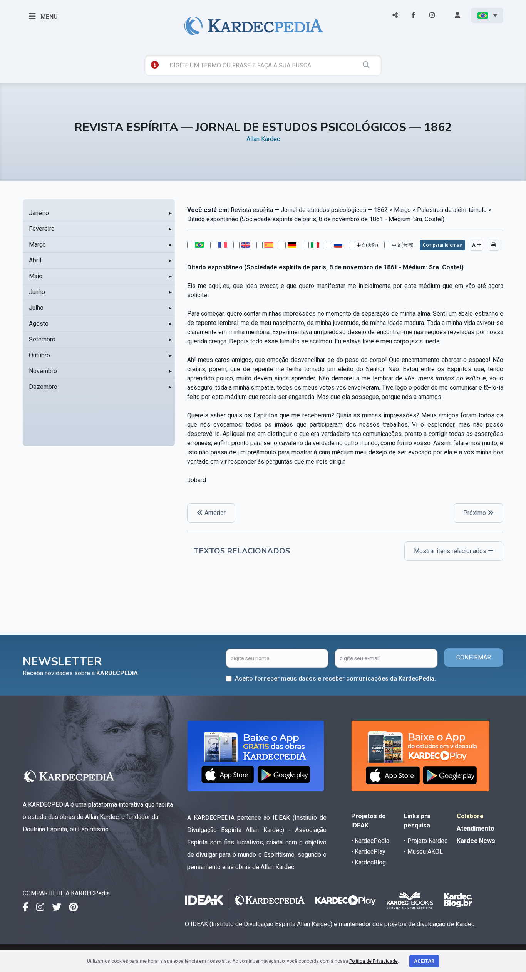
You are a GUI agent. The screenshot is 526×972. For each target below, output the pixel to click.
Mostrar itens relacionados (451, 551)
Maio (35, 276)
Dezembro (43, 386)
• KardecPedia (370, 840)
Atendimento (475, 828)
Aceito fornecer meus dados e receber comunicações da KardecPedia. (335, 678)
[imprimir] (493, 245)
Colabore (470, 816)
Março (37, 244)
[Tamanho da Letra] (476, 245)
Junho (37, 292)
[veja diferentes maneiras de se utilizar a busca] (155, 64)
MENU (48, 16)
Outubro (39, 355)
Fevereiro (42, 228)
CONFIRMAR (473, 657)
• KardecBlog (368, 862)
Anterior (214, 512)
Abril (35, 260)
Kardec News (476, 840)
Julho (36, 307)
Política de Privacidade (373, 961)
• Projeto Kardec (425, 840)
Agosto (39, 323)
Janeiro (39, 213)
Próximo (475, 512)
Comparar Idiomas (442, 245)
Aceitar (424, 961)
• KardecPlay (368, 851)
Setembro (42, 339)
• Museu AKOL (423, 851)
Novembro (43, 371)
